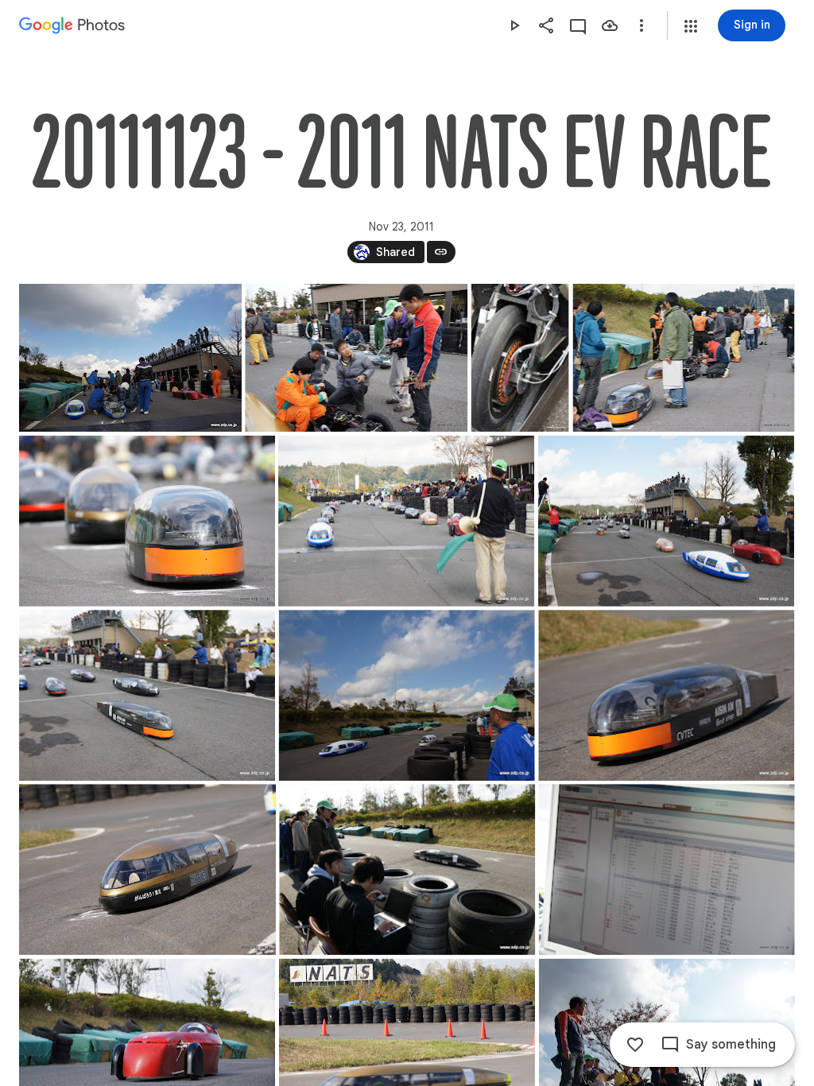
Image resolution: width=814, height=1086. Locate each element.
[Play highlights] (514, 25)
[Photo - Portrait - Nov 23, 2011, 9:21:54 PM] (520, 358)
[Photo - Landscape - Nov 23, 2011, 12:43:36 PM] (407, 869)
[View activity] (578, 25)
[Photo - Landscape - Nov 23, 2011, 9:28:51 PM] (406, 521)
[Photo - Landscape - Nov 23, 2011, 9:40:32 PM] (666, 695)
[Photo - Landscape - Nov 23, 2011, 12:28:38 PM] (147, 521)
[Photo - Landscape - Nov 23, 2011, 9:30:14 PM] (147, 695)
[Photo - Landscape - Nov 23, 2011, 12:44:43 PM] (667, 869)
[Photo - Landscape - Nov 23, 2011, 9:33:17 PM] (407, 695)
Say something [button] (731, 1045)
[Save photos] (610, 25)
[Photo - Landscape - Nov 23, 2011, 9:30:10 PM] (666, 521)
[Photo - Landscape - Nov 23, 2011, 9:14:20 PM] (356, 358)
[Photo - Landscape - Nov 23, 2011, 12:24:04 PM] (684, 358)
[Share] (546, 25)
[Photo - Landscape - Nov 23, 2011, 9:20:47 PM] (130, 358)
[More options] (641, 25)
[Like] (635, 1045)
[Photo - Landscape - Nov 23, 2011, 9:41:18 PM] (147, 869)
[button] (691, 26)
